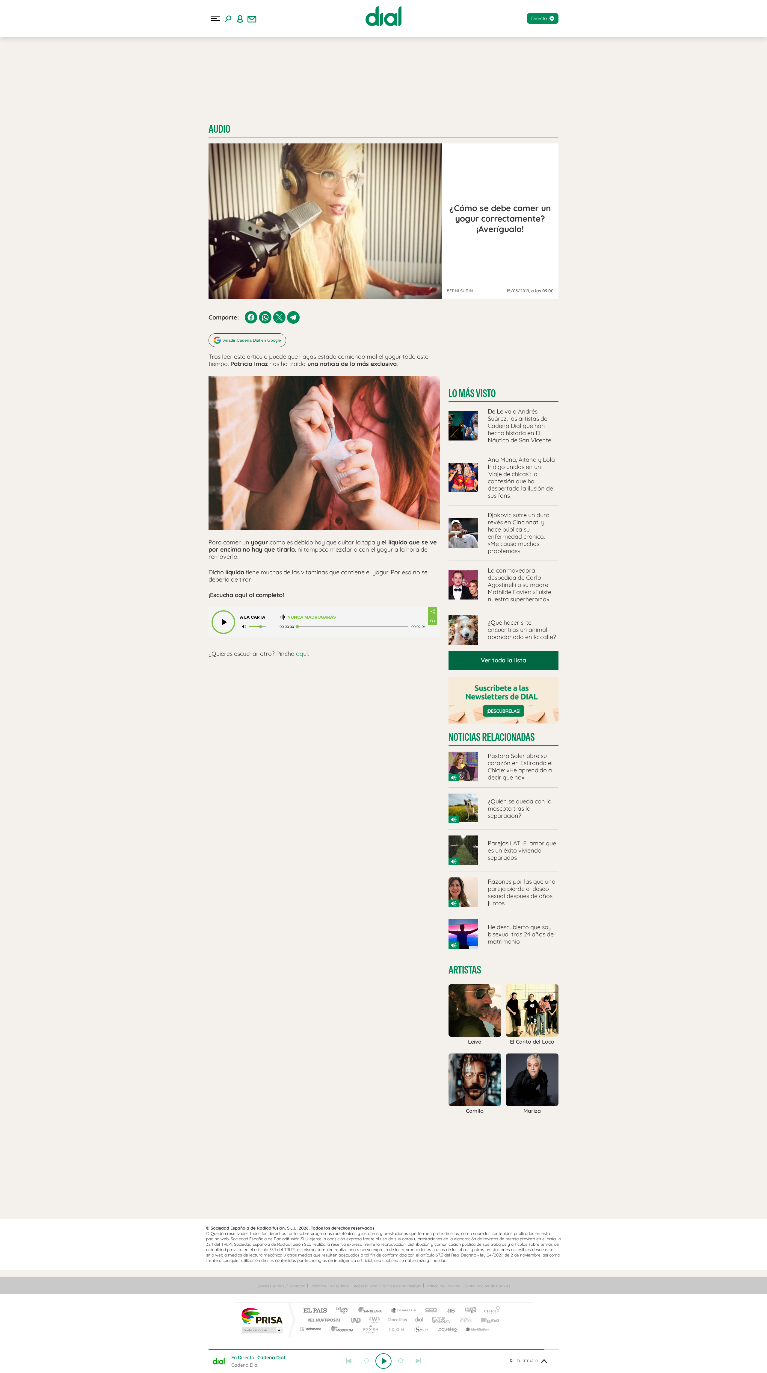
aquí (302, 653)
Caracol (490, 1311)
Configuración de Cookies (487, 1285)
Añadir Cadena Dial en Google (252, 340)
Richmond (311, 1329)
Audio (219, 129)
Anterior (349, 1361)
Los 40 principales (344, 1311)
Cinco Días (396, 1320)
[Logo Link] (383, 16)
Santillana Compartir (404, 1311)
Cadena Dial (419, 1320)
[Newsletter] (252, 18)
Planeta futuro (463, 1320)
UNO (356, 1320)
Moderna (341, 1329)
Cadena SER (429, 1311)
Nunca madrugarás (311, 617)
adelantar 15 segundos (401, 1361)
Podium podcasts (370, 1329)
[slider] (383, 1349)
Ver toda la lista (503, 660)
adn (468, 1311)
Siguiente (418, 1361)
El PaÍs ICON (396, 1329)
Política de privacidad (401, 1285)
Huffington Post (323, 1320)
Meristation (476, 1329)
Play (383, 1361)
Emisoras (317, 1285)
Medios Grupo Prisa (261, 1330)
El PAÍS (315, 1311)
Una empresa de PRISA (261, 1315)
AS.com (448, 1311)
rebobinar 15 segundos (366, 1361)
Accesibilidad (366, 1285)
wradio (373, 1320)
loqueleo (447, 1329)
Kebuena (484, 1320)
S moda (421, 1329)
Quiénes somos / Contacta (281, 1285)
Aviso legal (340, 1285)
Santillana (372, 1311)
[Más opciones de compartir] (432, 611)
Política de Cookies (442, 1285)
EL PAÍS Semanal (441, 1320)
